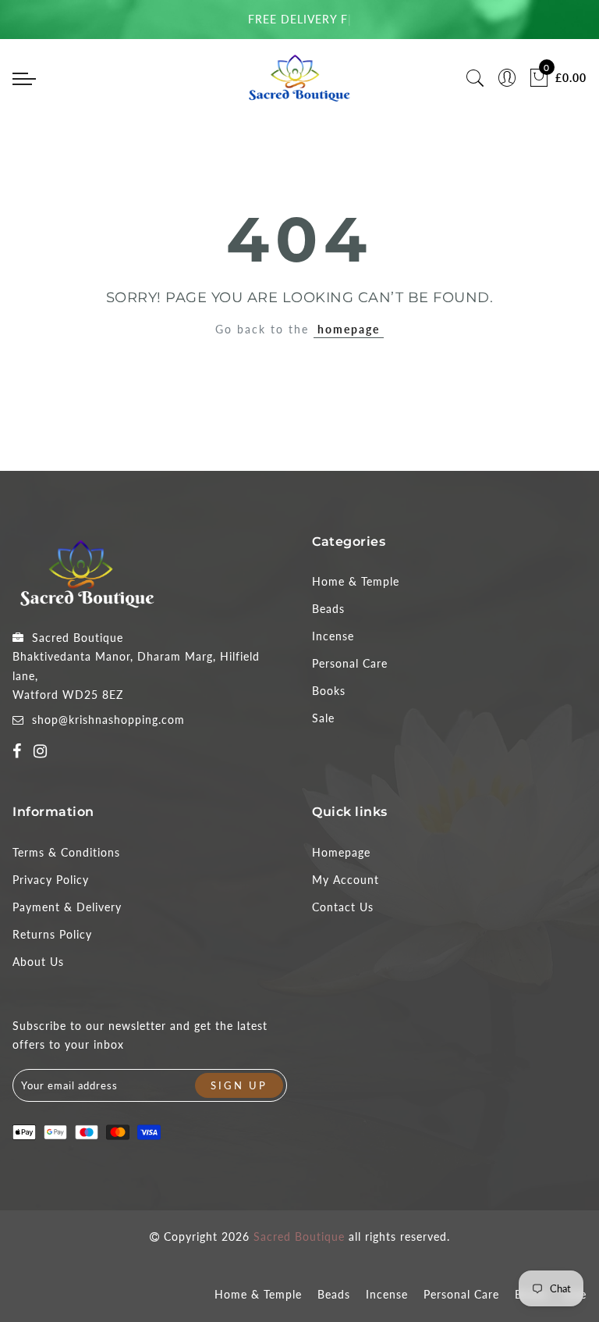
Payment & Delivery (67, 907)
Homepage (341, 852)
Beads (328, 608)
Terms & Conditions (66, 852)
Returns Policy (52, 934)
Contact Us (343, 907)
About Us (38, 961)
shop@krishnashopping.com (108, 719)
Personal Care (350, 663)
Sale (323, 718)
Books (329, 690)
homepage (348, 329)
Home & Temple (355, 581)
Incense (333, 636)
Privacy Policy (50, 879)
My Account (345, 879)
